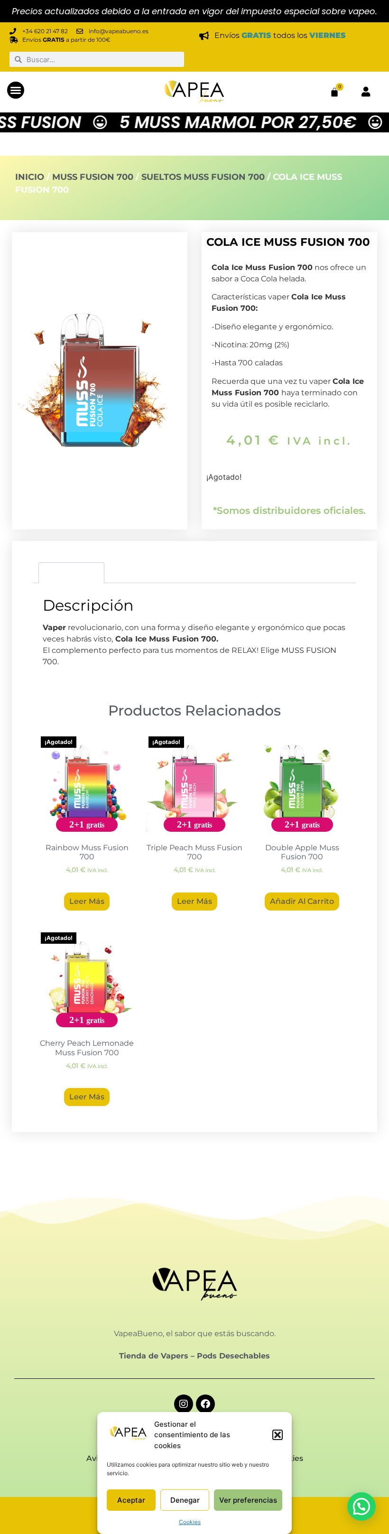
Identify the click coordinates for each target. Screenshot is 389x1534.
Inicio (29, 177)
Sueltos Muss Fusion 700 (203, 177)
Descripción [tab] (71, 572)
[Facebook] (205, 1404)
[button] (277, 1435)
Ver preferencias (248, 1500)
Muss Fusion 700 (92, 177)
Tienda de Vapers (153, 1355)
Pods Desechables (233, 1355)
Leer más (86, 901)
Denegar (185, 1500)
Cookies (190, 1521)
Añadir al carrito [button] (302, 901)
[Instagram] (183, 1404)
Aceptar (131, 1500)
